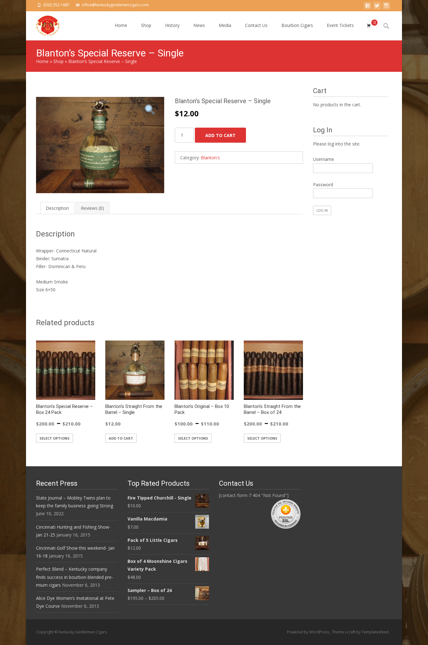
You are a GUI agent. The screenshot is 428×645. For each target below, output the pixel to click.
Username (323, 159)
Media (225, 25)
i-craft (350, 632)
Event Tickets (340, 25)
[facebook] (367, 7)
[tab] (57, 208)
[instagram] (386, 7)
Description (57, 208)
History (172, 25)
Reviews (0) (92, 208)
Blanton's (210, 158)
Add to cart (220, 135)
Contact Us (256, 25)
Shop (146, 25)
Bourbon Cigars (297, 25)
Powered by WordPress (308, 632)
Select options (54, 438)
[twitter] (377, 7)
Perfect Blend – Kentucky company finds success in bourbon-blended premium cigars (74, 577)
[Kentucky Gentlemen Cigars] (43, 23)
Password (323, 185)
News (199, 25)
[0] (368, 25)
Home (121, 25)
